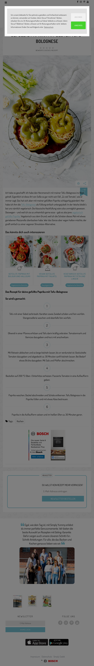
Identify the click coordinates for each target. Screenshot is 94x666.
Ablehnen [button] (78, 17)
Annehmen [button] (78, 25)
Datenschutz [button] (48, 27)
